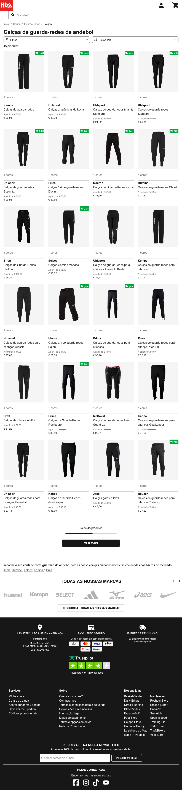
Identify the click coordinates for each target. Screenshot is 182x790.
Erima (97, 338)
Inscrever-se (127, 758)
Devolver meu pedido (22, 709)
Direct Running (133, 705)
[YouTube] (105, 783)
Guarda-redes (32, 24)
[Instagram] (86, 783)
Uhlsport (54, 105)
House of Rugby (134, 726)
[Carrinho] (175, 5)
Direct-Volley (132, 709)
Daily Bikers (131, 700)
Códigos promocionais (23, 713)
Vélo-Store (157, 735)
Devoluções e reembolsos (75, 709)
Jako (96, 494)
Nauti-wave (157, 696)
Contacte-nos (40, 638)
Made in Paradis (134, 735)
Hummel (143, 183)
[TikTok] (96, 783)
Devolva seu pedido (142, 641)
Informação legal (69, 713)
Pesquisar (22, 15)
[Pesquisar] (13, 15)
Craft (7, 416)
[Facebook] (76, 783)
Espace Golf (132, 713)
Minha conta (16, 696)
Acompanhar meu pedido (25, 705)
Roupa (17, 24)
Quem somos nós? (71, 696)
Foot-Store (130, 717)
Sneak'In (155, 709)
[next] (179, 581)
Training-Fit (157, 722)
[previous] (173, 581)
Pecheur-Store (159, 700)
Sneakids (156, 713)
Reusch (143, 494)
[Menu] (4, 15)
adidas (28, 570)
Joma (7, 570)
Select (52, 260)
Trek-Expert (157, 726)
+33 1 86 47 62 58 (40, 650)
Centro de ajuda (19, 700)
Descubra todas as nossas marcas (91, 608)
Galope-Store (132, 722)
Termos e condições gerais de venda (82, 705)
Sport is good (158, 717)
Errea (52, 183)
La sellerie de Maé (135, 730)
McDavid (99, 416)
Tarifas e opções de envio (75, 722)
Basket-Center (133, 696)
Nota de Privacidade (72, 726)
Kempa (8, 105)
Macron (98, 183)
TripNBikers (157, 730)
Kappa (142, 416)
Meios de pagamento (72, 717)
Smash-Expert (159, 705)
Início (7, 24)
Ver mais (91, 543)
